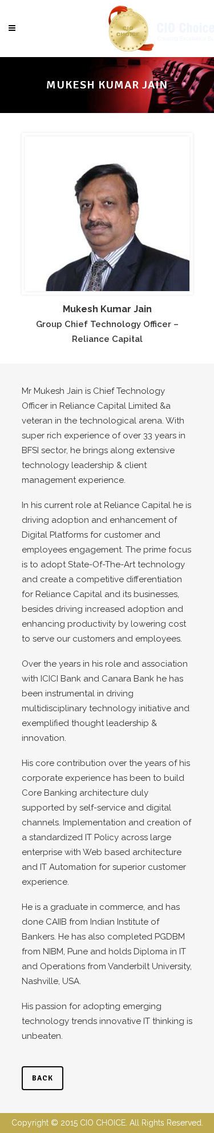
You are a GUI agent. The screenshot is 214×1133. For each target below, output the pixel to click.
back (42, 1078)
